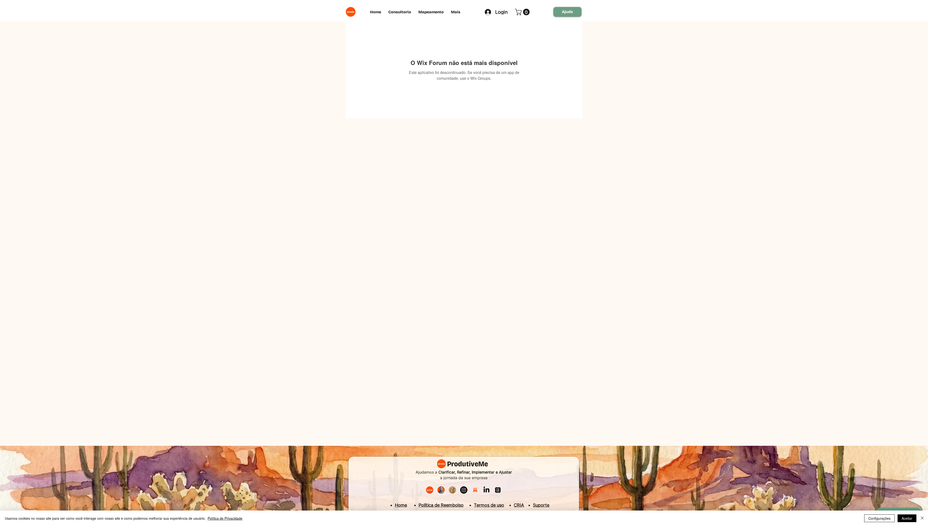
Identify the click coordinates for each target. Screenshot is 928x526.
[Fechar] (922, 518)
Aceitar (907, 518)
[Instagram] (463, 490)
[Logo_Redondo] (429, 490)
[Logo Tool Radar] (452, 490)
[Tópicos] (497, 490)
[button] (523, 12)
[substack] (475, 490)
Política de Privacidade (225, 518)
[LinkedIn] (486, 490)
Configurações (879, 518)
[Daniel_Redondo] (441, 490)
